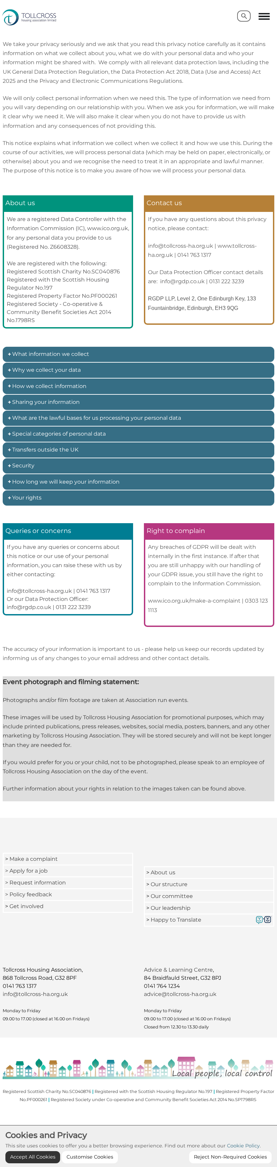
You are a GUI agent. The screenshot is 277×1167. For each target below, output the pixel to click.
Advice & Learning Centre (178, 970)
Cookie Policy (243, 1146)
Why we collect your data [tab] (46, 370)
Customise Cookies (90, 1157)
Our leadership (171, 908)
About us (163, 872)
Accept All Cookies (32, 1157)
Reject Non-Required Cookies (230, 1157)
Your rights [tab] (27, 497)
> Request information (35, 882)
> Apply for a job (26, 871)
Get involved (26, 906)
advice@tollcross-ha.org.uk (180, 994)
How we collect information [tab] (49, 386)
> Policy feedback (29, 894)
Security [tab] (23, 465)
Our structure (169, 884)
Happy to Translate (176, 920)
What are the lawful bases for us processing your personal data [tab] (96, 418)
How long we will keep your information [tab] (66, 482)
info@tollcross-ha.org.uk (35, 994)
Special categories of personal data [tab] (59, 434)
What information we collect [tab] (50, 354)
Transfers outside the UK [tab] (45, 449)
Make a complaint (33, 859)
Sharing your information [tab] (46, 402)
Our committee (172, 896)
